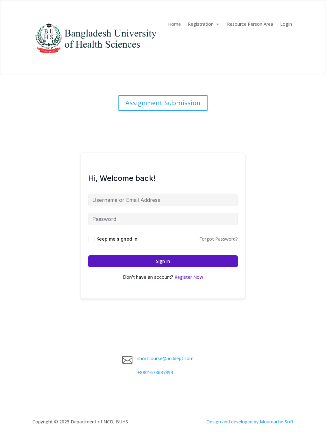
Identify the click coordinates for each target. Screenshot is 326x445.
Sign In (163, 261)
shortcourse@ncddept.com (165, 358)
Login (286, 24)
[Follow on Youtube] (255, 360)
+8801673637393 (155, 372)
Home (174, 24)
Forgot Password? (218, 239)
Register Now (188, 277)
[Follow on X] (229, 360)
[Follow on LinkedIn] (242, 360)
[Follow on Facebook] (217, 360)
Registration (201, 24)
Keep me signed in (117, 239)
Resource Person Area (250, 24)
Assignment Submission (163, 103)
